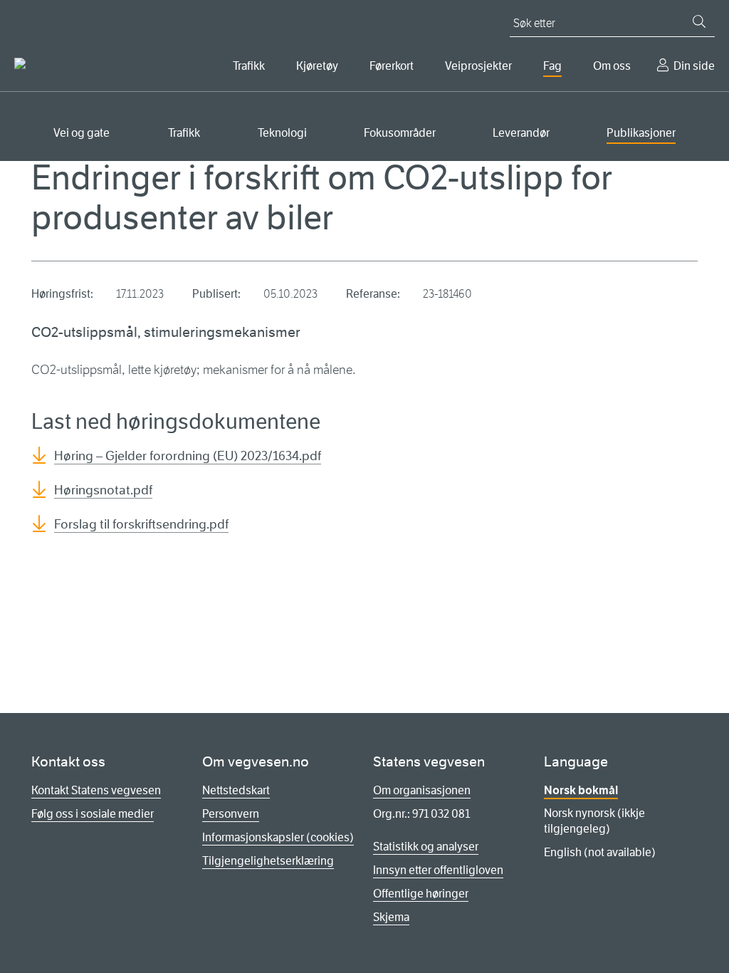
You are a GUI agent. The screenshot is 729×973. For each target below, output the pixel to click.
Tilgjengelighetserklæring (268, 861)
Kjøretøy (317, 66)
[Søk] (699, 21)
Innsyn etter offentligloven (438, 870)
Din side (694, 66)
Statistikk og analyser (425, 846)
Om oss (612, 66)
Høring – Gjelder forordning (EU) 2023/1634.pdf (187, 456)
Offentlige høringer (420, 893)
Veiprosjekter (478, 66)
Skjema (391, 917)
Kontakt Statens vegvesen (96, 790)
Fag (552, 66)
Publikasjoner (641, 133)
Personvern (230, 814)
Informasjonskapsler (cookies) (278, 837)
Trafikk (249, 66)
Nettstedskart (236, 790)
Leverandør (521, 133)
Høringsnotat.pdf (103, 490)
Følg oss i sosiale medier (92, 814)
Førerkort (391, 66)
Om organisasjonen (422, 790)
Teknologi (282, 133)
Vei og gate (81, 133)
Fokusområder (400, 133)
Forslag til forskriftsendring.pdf (141, 524)
